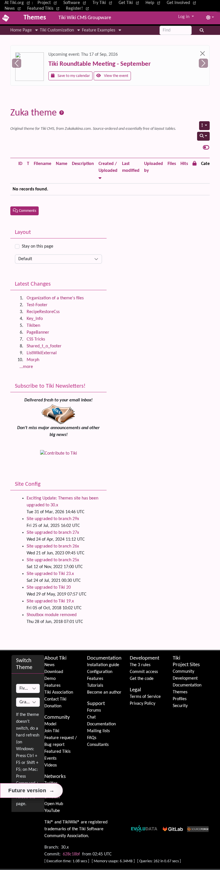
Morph (33, 360)
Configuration (99, 672)
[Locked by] (194, 164)
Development (144, 658)
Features (52, 685)
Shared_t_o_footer (44, 346)
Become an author (104, 692)
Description (83, 164)
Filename (42, 164)
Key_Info (35, 318)
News (10, 8)
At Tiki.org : (19, 3)
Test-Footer (37, 305)
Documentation (104, 658)
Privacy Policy (142, 703)
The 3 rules (140, 665)
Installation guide (103, 665)
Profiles (179, 699)
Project (45, 3)
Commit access (144, 672)
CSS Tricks (36, 339)
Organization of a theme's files (55, 298)
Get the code (142, 678)
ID (20, 164)
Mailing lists (98, 731)
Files (172, 164)
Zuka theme (34, 113)
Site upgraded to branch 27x (53, 532)
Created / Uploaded (108, 167)
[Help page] (61, 113)
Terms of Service (145, 696)
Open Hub (53, 804)
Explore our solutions (186, 77)
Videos (50, 765)
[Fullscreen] (217, 5)
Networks (55, 776)
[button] (25, 30)
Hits (184, 164)
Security (180, 706)
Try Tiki (100, 3)
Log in (184, 17)
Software (72, 3)
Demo (50, 678)
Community (57, 717)
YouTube (52, 811)
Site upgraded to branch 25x (53, 560)
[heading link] (67, 658)
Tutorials (95, 685)
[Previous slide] (16, 63)
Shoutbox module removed (51, 615)
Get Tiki (126, 3)
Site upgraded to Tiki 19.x (50, 601)
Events (50, 758)
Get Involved (179, 3)
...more (26, 367)
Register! (75, 8)
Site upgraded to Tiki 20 (49, 587)
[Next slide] (203, 63)
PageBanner (38, 332)
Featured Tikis (40, 8)
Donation (52, 706)
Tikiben (33, 325)
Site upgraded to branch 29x (53, 519)
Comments (27, 211)
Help (150, 3)
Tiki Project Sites (186, 662)
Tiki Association (58, 692)
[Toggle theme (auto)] (210, 18)
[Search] (202, 30)
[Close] (103, 53)
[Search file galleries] (203, 136)
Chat (91, 717)
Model (50, 724)
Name (61, 164)
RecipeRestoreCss (43, 312)
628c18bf (71, 854)
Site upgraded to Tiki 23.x (50, 574)
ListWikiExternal (42, 353)
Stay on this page (37, 246)
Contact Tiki (55, 699)
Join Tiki (51, 731)
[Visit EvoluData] (141, 63)
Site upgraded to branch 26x (53, 546)
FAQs (91, 738)
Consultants (98, 744)
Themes (180, 692)
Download (53, 672)
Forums (94, 710)
